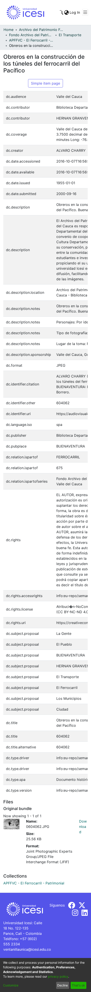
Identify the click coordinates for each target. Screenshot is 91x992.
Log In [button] (75, 12)
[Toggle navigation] (85, 12)
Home (8, 29)
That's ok (78, 985)
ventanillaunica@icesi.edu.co (27, 949)
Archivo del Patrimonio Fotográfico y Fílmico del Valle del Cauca (41, 29)
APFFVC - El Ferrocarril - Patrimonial (31, 40)
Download (83, 826)
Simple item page (45, 83)
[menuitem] (66, 12)
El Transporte (70, 35)
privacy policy (58, 976)
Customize (10, 985)
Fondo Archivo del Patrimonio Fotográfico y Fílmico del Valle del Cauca (31, 35)
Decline (62, 985)
